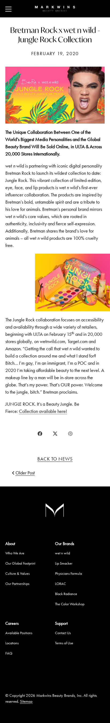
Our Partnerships (17, 583)
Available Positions (18, 632)
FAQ (8, 653)
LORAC (60, 583)
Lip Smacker (63, 563)
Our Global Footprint (20, 563)
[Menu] (8, 9)
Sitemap (26, 701)
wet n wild (62, 553)
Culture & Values (17, 573)
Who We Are (14, 553)
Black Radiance (66, 593)
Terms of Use (64, 643)
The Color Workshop (69, 604)
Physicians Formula (68, 573)
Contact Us (63, 632)
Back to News (55, 459)
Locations (12, 643)
